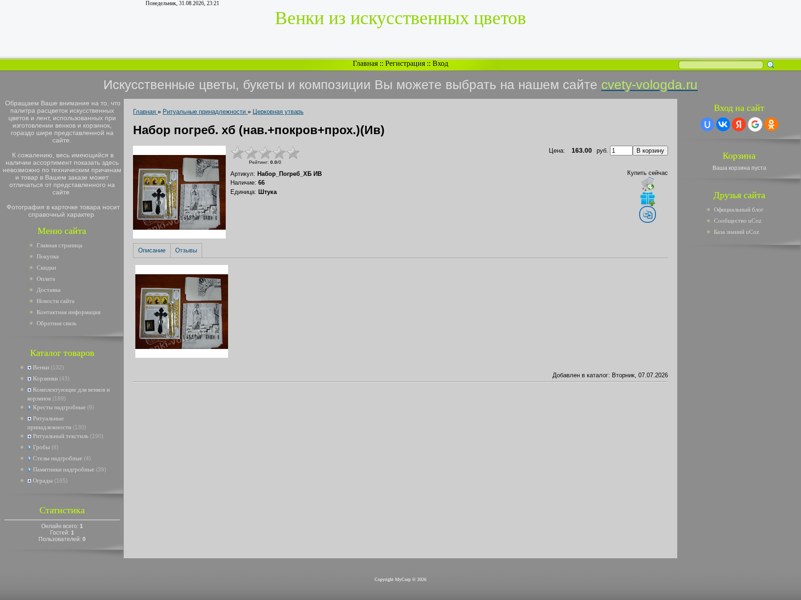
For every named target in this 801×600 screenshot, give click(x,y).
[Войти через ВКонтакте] (723, 124)
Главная (365, 63)
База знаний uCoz (736, 231)
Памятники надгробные (64, 469)
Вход (440, 63)
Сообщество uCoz (738, 220)
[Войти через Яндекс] (739, 124)
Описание (151, 250)
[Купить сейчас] (647, 183)
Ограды (43, 480)
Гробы (41, 447)
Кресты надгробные (59, 407)
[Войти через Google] (755, 124)
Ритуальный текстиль (61, 435)
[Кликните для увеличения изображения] (179, 192)
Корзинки (45, 378)
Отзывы (186, 250)
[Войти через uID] (707, 124)
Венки (41, 367)
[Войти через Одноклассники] (771, 124)
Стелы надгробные (58, 458)
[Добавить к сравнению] (647, 214)
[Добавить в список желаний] (647, 198)
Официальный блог (738, 209)
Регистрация (405, 63)
